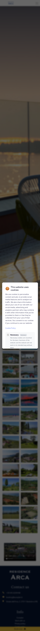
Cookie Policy (10, 328)
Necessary (18, 335)
